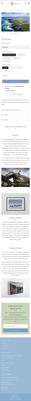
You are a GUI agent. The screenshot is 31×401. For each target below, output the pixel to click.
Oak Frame (16, 57)
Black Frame (21, 54)
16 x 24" (12, 67)
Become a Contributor (7, 363)
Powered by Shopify (15, 397)
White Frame (7, 57)
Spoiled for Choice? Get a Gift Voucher (11, 355)
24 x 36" (5, 70)
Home (11, 10)
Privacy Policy (5, 370)
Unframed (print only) (9, 54)
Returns (3, 365)
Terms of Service (5, 367)
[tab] (12, 33)
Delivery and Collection (7, 358)
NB (18, 395)
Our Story (3, 343)
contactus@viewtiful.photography (10, 377)
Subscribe (15, 330)
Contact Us (4, 348)
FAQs (2, 360)
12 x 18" (5, 67)
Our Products (5, 346)
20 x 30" (20, 67)
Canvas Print (7, 61)
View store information (10, 90)
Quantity (4, 75)
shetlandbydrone (6, 43)
